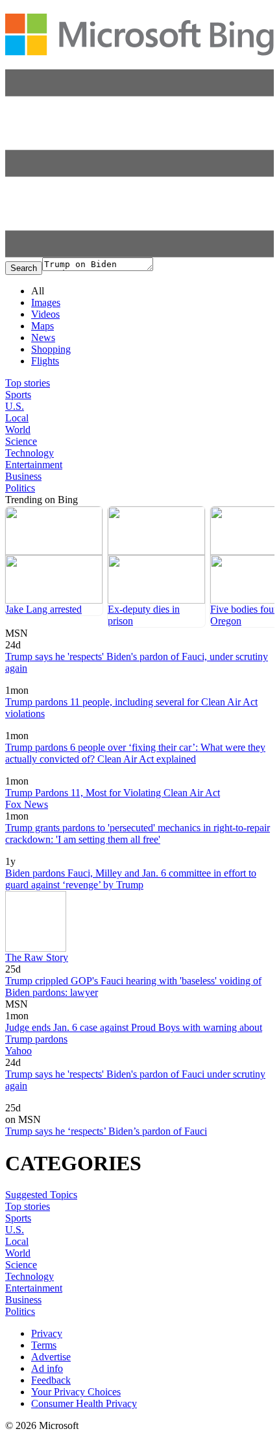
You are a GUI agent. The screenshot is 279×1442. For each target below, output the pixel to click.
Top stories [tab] (27, 382)
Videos (45, 314)
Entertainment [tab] (33, 464)
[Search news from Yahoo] (23, 681)
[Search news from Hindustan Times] (40, 726)
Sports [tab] (18, 394)
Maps (42, 325)
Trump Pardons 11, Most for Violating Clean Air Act (112, 792)
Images (45, 302)
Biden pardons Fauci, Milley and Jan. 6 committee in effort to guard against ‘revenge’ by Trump (130, 879)
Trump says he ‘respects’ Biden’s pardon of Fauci (106, 1131)
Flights (45, 360)
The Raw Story (36, 957)
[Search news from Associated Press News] (28, 852)
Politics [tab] (20, 487)
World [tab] (17, 429)
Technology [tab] (29, 452)
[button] (139, 253)
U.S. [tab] (14, 406)
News (43, 337)
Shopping (51, 349)
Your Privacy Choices (76, 1391)
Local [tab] (17, 417)
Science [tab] (21, 441)
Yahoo (18, 1050)
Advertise (51, 1356)
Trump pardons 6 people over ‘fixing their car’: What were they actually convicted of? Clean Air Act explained (135, 753)
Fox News (26, 804)
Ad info (47, 1368)
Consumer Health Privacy (84, 1403)
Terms (43, 1345)
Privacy (46, 1333)
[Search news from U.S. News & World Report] (29, 771)
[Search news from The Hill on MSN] (39, 1098)
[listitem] (54, 560)
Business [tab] (23, 476)
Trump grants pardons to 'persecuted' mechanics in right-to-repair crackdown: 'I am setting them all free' (137, 833)
